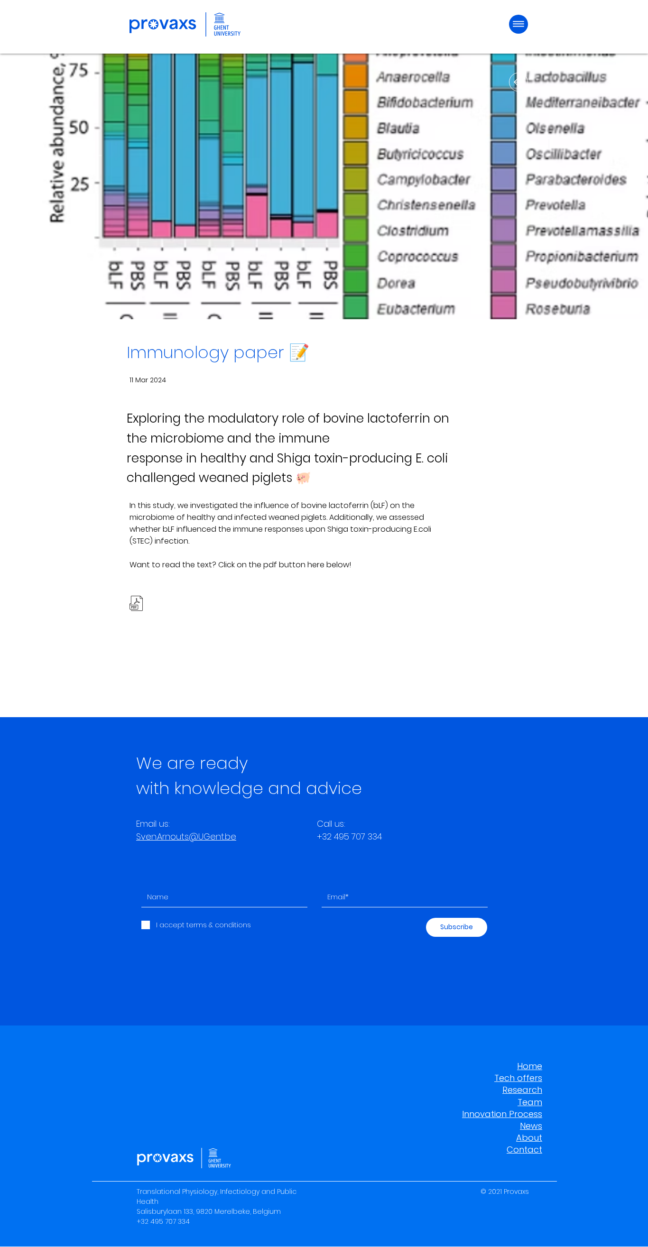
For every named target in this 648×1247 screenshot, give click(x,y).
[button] (518, 24)
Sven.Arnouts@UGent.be (186, 836)
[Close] (518, 82)
